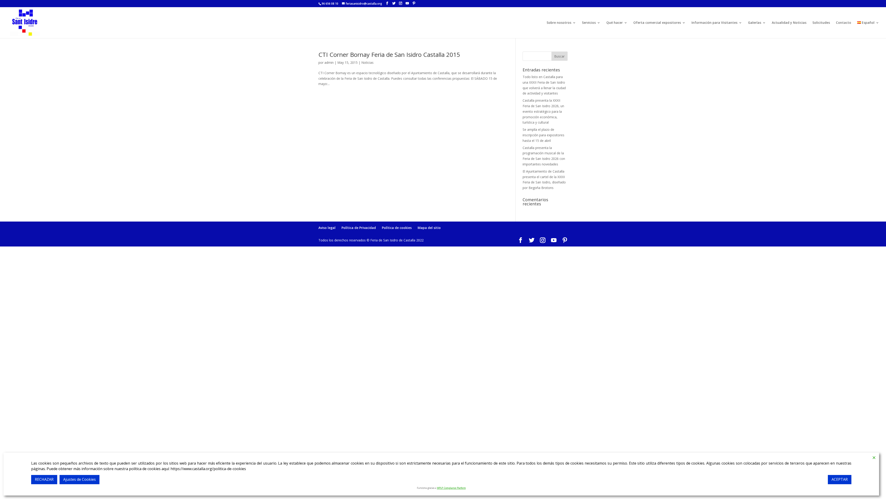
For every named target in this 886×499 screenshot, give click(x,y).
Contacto (843, 23)
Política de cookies (397, 227)
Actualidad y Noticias (789, 23)
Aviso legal (326, 227)
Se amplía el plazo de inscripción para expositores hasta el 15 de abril (543, 135)
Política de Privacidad (358, 227)
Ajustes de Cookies (79, 479)
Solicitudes (821, 23)
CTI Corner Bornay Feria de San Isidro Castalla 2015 (389, 54)
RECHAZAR (44, 479)
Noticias (367, 62)
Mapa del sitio (429, 227)
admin (329, 62)
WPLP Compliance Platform (451, 488)
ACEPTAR (840, 479)
